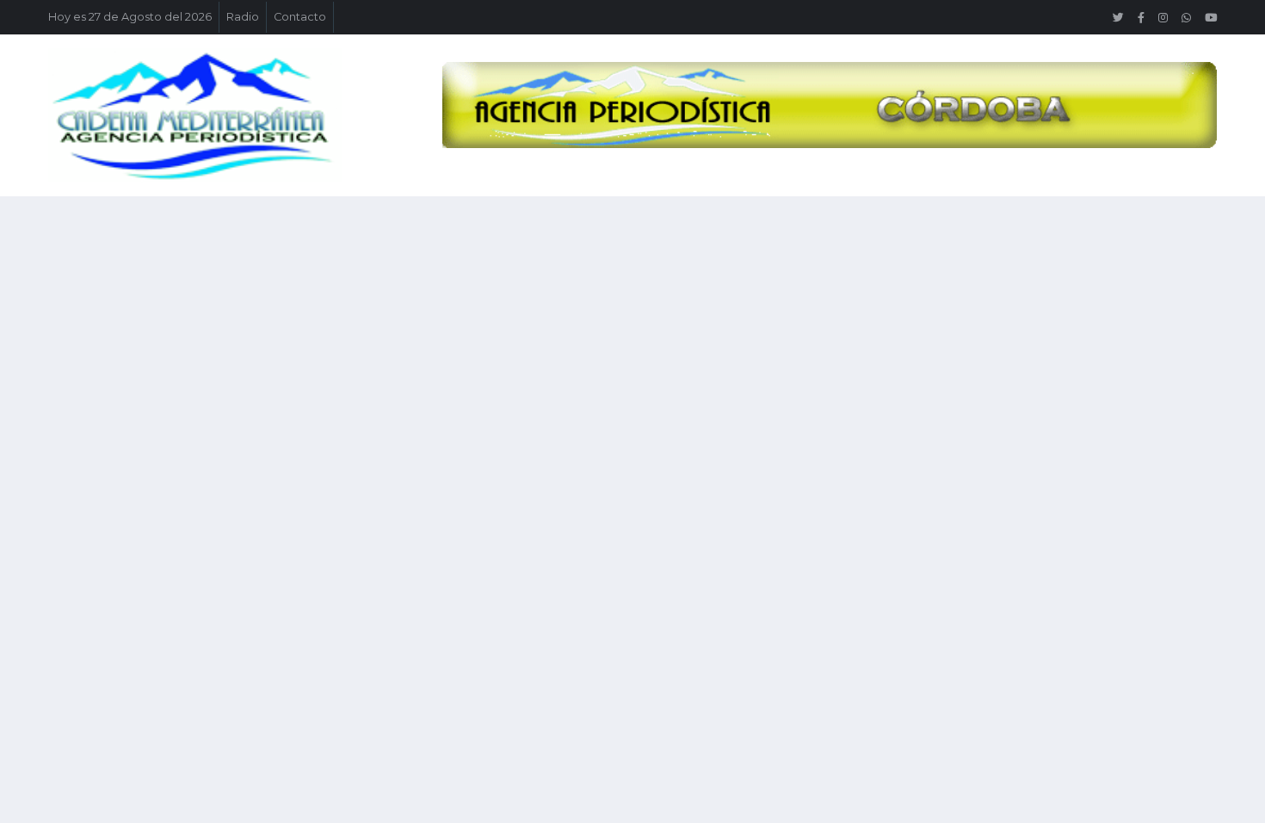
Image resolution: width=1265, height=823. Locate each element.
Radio (242, 16)
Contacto (300, 16)
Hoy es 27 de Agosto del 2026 (130, 16)
